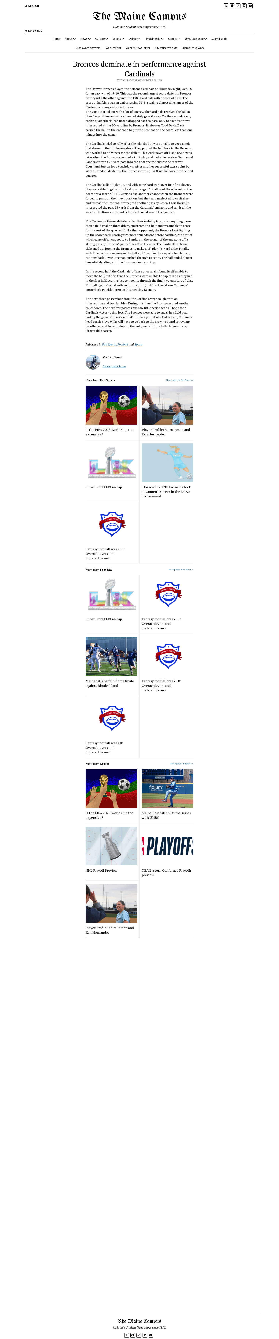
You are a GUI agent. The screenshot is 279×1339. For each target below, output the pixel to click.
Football (122, 344)
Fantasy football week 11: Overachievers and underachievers (105, 553)
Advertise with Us (166, 48)
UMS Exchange (194, 39)
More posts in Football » (181, 569)
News (83, 39)
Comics (172, 39)
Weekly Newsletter (138, 48)
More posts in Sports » (182, 763)
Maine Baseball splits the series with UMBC (166, 815)
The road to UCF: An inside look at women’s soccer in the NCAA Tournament (166, 491)
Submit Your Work (193, 48)
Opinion (133, 39)
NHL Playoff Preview (101, 870)
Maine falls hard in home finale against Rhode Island (110, 683)
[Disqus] (140, 989)
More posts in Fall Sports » (179, 380)
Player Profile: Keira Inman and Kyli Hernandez (166, 431)
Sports (117, 39)
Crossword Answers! (88, 48)
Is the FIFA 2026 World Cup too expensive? (109, 431)
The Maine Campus (139, 17)
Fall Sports (109, 344)
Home (56, 39)
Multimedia (153, 39)
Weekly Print (113, 48)
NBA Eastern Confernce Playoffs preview (167, 872)
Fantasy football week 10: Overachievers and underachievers (161, 685)
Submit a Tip (219, 39)
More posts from (114, 366)
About (69, 39)
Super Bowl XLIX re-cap (104, 487)
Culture (100, 39)
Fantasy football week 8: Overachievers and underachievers (104, 747)
